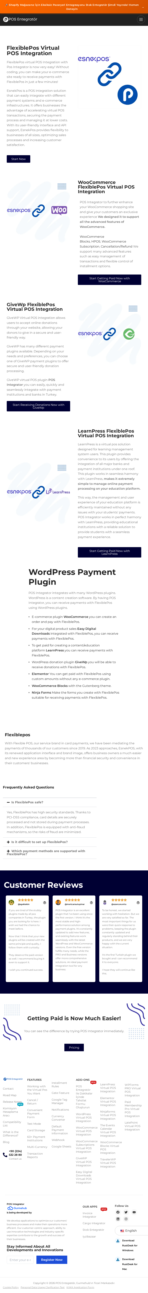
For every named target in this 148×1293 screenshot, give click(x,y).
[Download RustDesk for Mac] (118, 1259)
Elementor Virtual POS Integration (108, 1101)
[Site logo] (20, 19)
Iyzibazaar (89, 1236)
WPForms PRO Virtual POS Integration (133, 1090)
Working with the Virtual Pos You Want (37, 1090)
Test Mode (34, 1123)
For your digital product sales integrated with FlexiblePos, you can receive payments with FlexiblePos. (75, 633)
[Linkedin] (118, 1219)
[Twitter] (126, 1212)
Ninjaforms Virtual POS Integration (108, 1115)
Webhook (58, 1140)
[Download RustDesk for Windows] (118, 1241)
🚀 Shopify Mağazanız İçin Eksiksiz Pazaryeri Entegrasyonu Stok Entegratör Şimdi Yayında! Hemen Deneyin (74, 6)
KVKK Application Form (80, 1287)
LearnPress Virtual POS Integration (108, 1088)
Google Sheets (61, 1146)
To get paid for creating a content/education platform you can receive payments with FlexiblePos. (72, 650)
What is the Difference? (10, 1133)
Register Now (52, 1260)
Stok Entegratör (93, 1230)
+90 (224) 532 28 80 (15, 1153)
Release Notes (12, 1101)
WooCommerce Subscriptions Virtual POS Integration (86, 1147)
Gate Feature (60, 1093)
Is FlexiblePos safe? (27, 802)
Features (34, 1080)
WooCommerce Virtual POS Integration (86, 1131)
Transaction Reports (35, 1155)
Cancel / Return (32, 1101)
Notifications (60, 1109)
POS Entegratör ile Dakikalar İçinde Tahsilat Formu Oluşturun (86, 1096)
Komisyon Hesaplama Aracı (13, 1111)
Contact (8, 1088)
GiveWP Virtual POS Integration (84, 1162)
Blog (6, 1142)
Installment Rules (59, 1084)
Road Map (9, 1095)
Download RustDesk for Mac (129, 1264)
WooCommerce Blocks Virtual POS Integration (110, 1148)
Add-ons (83, 1080)
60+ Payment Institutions (36, 1138)
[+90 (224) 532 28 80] (5, 1155)
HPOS (95, 241)
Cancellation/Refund (116, 246)
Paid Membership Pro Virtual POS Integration (133, 1109)
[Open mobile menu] (141, 19)
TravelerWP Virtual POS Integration (108, 1163)
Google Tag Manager (59, 1101)
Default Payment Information (60, 1130)
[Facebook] (118, 1212)
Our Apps (90, 1206)
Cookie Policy (11, 1287)
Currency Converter (58, 1117)
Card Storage (36, 1130)
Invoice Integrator (94, 1214)
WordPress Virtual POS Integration (84, 1117)
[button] (50, 802)
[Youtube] (134, 1212)
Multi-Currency (37, 1147)
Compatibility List (12, 1123)
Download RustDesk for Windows (129, 1245)
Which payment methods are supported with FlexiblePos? (46, 852)
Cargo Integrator (94, 1223)
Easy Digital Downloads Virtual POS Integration (84, 1177)
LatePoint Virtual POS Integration (132, 1126)
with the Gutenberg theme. (71, 686)
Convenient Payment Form (35, 1113)
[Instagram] (126, 1219)
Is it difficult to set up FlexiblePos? (39, 842)
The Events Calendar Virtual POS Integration (108, 1131)
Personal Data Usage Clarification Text (43, 1287)
